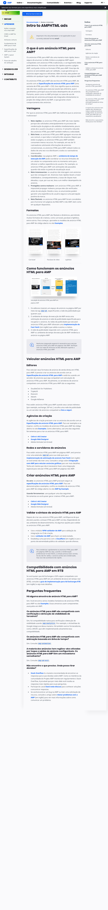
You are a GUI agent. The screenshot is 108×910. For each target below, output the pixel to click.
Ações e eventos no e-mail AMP (10, 29)
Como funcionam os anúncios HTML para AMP (93, 39)
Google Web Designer (40, 439)
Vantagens (89, 31)
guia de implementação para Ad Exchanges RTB (60, 581)
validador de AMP (43, 536)
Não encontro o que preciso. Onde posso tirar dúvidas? (94, 121)
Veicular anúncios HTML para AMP (93, 45)
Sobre (19, 2)
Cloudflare (60, 539)
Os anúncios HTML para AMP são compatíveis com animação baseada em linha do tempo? (95, 101)
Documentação (34, 2)
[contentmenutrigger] (94, 22)
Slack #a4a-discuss (53, 686)
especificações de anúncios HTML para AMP (45, 483)
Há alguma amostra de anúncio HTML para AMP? (94, 85)
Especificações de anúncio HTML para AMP (56, 83)
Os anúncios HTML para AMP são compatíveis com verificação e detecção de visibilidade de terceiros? (95, 92)
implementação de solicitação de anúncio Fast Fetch (49, 458)
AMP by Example (62, 489)
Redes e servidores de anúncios (92, 58)
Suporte (88, 2)
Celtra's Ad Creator (39, 436)
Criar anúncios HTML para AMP (93, 63)
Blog (79, 2)
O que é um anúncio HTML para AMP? (94, 26)
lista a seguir (66, 410)
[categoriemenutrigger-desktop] (32, 14)
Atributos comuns (10, 40)
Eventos (67, 2)
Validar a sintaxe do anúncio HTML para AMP (94, 69)
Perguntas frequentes (92, 81)
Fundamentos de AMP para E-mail (10, 44)
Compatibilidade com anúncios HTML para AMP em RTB (93, 75)
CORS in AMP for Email (10, 35)
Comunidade (53, 2)
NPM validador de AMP (51, 530)
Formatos (89, 35)
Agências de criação (92, 53)
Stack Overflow (37, 673)
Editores (88, 49)
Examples (59, 223)
